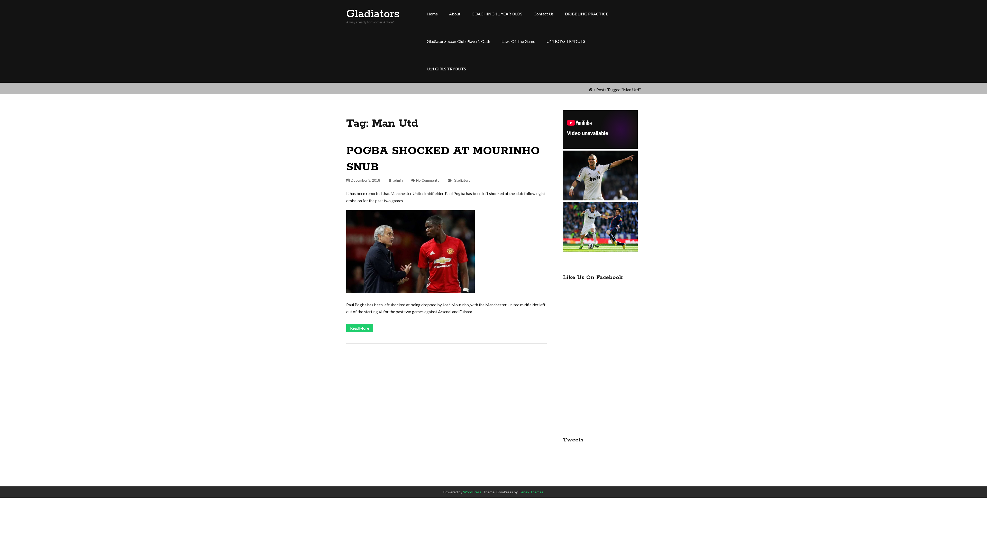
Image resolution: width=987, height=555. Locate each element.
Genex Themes (530, 492)
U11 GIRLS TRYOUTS (446, 68)
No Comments (427, 180)
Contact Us (544, 13)
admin (397, 180)
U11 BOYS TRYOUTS (565, 41)
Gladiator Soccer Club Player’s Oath (458, 41)
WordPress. (472, 492)
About (454, 13)
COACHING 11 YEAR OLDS (497, 13)
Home (432, 13)
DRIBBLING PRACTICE (586, 13)
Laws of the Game (518, 41)
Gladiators (372, 14)
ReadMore (359, 328)
